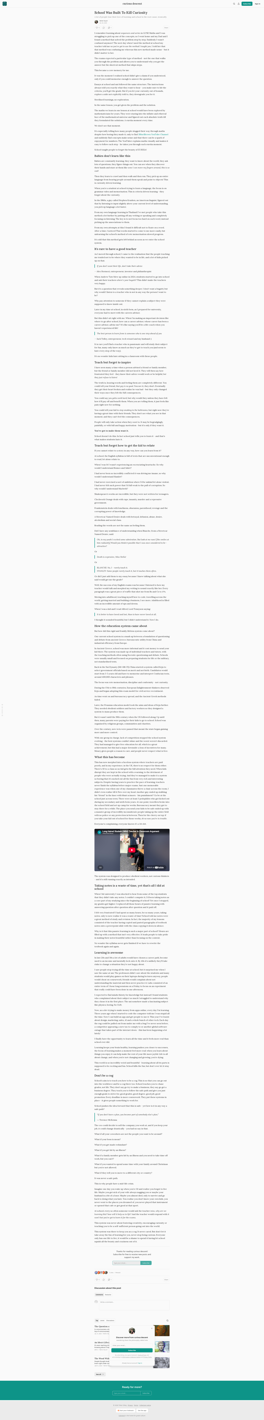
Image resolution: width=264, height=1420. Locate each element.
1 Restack (117, 1272)
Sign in (257, 4)
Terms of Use (142, 1355)
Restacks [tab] (108, 1295)
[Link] (91, 155)
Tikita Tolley (103, 21)
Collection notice (145, 1405)
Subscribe (247, 4)
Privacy (130, 1405)
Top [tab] (97, 1320)
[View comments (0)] (104, 28)
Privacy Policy (147, 1357)
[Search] (234, 4)
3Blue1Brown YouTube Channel (153, 134)
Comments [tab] (99, 1295)
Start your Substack (127, 1410)
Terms (136, 1405)
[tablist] (103, 1295)
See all (98, 1374)
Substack (122, 1416)
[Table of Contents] (2, 710)
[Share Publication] (239, 4)
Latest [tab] (102, 1320)
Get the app (142, 1410)
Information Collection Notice (131, 1357)
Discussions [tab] (110, 1320)
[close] (151, 1328)
